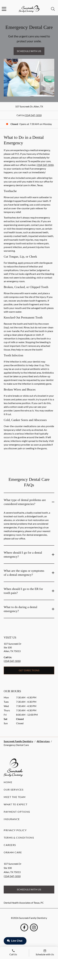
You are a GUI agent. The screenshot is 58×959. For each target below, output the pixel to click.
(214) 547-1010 (33, 115)
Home (8, 782)
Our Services (13, 789)
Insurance (12, 819)
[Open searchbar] (52, 9)
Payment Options (17, 811)
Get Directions (29, 670)
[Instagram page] (34, 927)
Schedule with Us (29, 51)
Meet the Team (15, 796)
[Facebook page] (24, 927)
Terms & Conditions (19, 837)
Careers (10, 844)
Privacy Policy (15, 830)
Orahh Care (13, 852)
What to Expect (15, 804)
